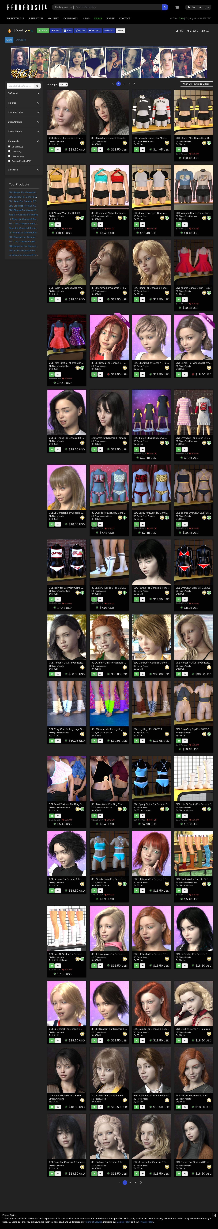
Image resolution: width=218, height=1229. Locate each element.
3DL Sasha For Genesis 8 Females (67, 1095)
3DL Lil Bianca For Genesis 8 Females (69, 438)
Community (71, 18)
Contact (125, 18)
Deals (98, 18)
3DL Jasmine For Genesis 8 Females (153, 1162)
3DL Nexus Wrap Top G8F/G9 (64, 213)
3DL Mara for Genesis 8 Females (108, 138)
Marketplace (15, 18)
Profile (56, 30)
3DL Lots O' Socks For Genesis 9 (25, 223)
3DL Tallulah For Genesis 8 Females (110, 1162)
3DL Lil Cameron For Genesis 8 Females (70, 512)
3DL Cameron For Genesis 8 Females (28, 246)
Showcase (20, 39)
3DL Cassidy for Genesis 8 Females (68, 138)
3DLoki (55, 144)
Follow (44, 30)
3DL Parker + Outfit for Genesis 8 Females (71, 662)
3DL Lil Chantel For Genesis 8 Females (69, 1029)
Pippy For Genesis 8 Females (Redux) (28, 228)
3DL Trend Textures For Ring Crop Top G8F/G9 (73, 804)
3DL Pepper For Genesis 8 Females (195, 1095)
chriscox (147, 810)
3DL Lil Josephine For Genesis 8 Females (113, 954)
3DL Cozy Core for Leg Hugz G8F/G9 (68, 729)
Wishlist (110, 30)
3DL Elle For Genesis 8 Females (193, 1029)
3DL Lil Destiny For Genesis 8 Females (196, 954)
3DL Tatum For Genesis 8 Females (152, 288)
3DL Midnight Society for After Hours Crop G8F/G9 (160, 138)
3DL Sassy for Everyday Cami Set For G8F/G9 (158, 512)
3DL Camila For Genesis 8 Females (152, 1029)
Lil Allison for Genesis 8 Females (25, 219)
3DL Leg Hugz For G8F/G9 (22, 205)
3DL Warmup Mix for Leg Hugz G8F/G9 (112, 729)
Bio (121, 30)
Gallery (53, 18)
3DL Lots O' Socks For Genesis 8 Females (30, 241)
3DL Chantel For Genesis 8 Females (27, 210)
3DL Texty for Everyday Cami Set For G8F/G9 (73, 587)
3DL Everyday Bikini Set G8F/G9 (193, 587)
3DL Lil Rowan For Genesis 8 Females (154, 879)
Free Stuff (36, 18)
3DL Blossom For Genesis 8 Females (28, 237)
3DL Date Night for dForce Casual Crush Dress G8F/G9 (78, 363)
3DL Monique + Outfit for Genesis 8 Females (157, 662)
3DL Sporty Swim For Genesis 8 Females (113, 879)
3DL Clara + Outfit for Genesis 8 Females (113, 662)
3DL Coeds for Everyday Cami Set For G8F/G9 (116, 512)
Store (68, 30)
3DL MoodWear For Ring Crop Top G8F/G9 (113, 804)
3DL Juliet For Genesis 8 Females (151, 1095)
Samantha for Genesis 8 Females (109, 438)
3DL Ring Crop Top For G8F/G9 (192, 729)
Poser (111, 18)
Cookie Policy (123, 1222)
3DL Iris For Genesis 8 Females (25, 250)
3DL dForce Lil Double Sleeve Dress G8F (155, 438)
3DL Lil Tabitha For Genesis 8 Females (154, 954)
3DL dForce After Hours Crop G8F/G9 (195, 138)
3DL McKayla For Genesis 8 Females (111, 288)
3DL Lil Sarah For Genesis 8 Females (153, 363)
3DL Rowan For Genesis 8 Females (27, 192)
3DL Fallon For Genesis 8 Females (67, 288)
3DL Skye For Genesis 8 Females (67, 1162)
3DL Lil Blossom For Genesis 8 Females (112, 1029)
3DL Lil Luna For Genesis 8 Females (68, 879)
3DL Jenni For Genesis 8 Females (26, 201)
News (86, 18)
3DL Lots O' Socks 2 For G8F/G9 (108, 587)
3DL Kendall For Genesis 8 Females (110, 1095)
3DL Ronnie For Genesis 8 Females (194, 1162)
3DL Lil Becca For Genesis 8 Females (111, 363)
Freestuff (95, 30)
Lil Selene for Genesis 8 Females (25, 255)
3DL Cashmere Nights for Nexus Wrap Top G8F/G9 (118, 213)
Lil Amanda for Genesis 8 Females (26, 232)
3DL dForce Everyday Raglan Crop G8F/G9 (156, 213)
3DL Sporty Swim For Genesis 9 (150, 804)
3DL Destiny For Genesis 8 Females (27, 197)
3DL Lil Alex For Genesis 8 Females (194, 363)
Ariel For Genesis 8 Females (23, 214)
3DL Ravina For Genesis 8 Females (152, 587)
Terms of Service (93, 1222)
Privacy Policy (146, 1222)
